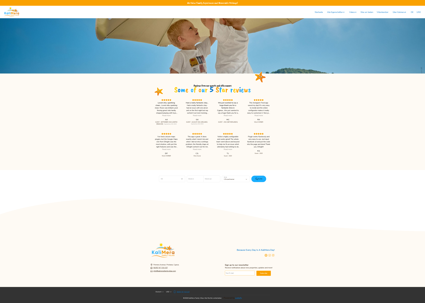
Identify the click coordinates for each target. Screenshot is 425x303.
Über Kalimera (399, 12)
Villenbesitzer (382, 12)
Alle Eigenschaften (335, 12)
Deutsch (158, 292)
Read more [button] (166, 115)
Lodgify (238, 298)
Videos (352, 12)
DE (412, 12)
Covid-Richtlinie (234, 282)
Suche (260, 179)
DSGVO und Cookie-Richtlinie (165, 282)
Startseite (319, 12)
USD (419, 12)
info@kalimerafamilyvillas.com (164, 271)
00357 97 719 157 (160, 268)
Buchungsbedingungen (190, 282)
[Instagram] (273, 255)
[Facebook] (269, 255)
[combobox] (172, 179)
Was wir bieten (366, 12)
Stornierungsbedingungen (213, 282)
